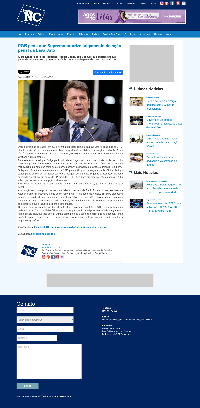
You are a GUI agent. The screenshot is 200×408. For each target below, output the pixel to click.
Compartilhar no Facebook (107, 72)
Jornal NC (46, 244)
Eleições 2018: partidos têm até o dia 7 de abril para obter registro (70, 227)
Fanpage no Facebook (43, 234)
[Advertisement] (152, 63)
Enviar (27, 385)
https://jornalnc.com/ (51, 247)
